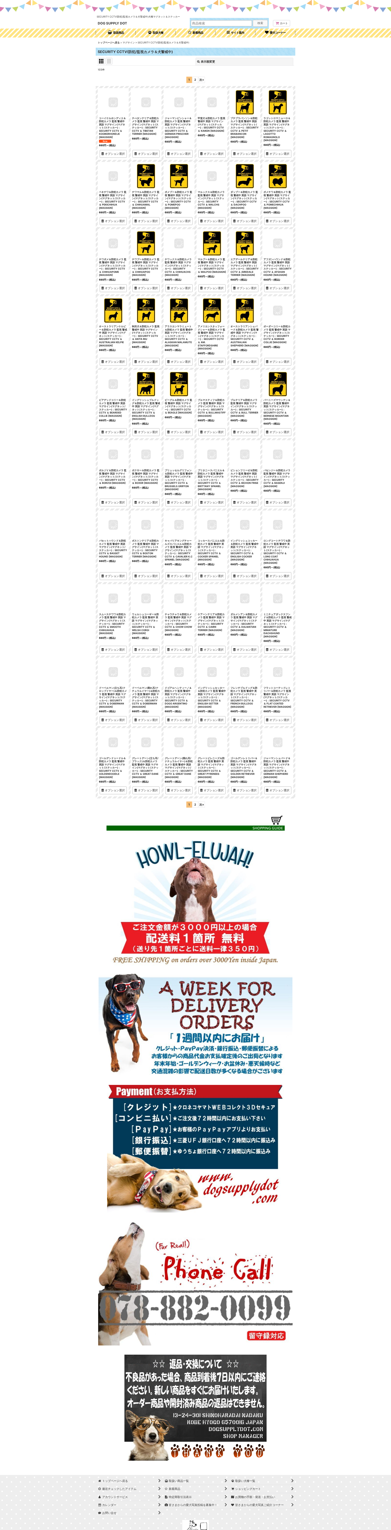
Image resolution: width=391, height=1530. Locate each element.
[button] (235, 33)
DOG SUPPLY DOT (112, 23)
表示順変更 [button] (208, 61)
